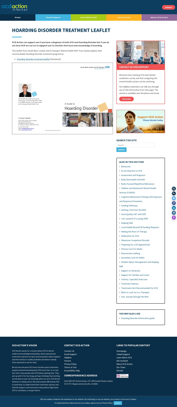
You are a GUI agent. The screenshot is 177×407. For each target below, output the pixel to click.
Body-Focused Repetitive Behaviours (137, 183)
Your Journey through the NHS (134, 296)
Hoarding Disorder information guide (138, 318)
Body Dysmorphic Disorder (133, 179)
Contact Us (69, 351)
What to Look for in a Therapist (135, 292)
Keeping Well (127, 223)
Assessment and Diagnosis (133, 175)
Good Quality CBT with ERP (133, 214)
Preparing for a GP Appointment (135, 244)
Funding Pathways (129, 205)
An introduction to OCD (131, 170)
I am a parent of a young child (134, 218)
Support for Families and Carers (135, 275)
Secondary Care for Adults (133, 257)
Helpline (126, 99)
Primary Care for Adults (131, 249)
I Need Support (53, 17)
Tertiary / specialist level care (134, 279)
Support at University (130, 270)
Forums (67, 360)
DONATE (168, 7)
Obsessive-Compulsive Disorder (135, 240)
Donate (119, 370)
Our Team (120, 367)
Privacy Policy (70, 364)
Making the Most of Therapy (134, 231)
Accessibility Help (72, 370)
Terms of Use (70, 367)
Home (18, 17)
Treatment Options (129, 283)
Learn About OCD (88, 17)
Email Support (70, 354)
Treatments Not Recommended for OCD (139, 288)
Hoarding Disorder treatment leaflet (33, 59)
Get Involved (124, 17)
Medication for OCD (130, 236)
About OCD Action (159, 17)
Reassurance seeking (130, 253)
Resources (126, 166)
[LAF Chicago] (14, 7)
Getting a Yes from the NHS (133, 210)
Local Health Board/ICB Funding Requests (140, 227)
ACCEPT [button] (118, 403)
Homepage (121, 351)
